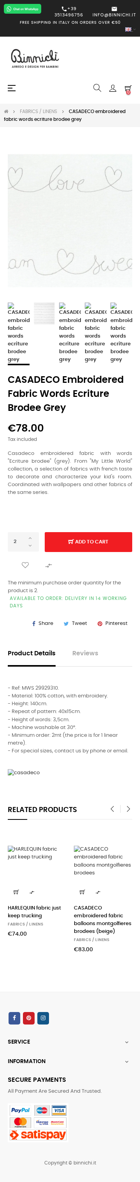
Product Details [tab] (32, 653)
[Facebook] (14, 1018)
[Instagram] (43, 1018)
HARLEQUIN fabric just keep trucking (34, 912)
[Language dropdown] (70, 30)
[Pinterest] (29, 1018)
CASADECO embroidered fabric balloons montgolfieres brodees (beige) (102, 920)
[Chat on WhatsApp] (22, 9)
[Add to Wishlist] (25, 565)
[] (16, 892)
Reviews (85, 653)
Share (45, 623)
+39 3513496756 (68, 12)
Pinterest (116, 623)
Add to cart (91, 542)
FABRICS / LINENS (25, 924)
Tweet (79, 623)
